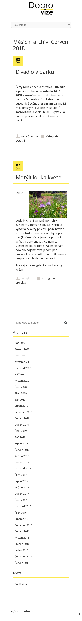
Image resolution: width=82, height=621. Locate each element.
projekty (21, 282)
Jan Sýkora (27, 278)
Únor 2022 (21, 355)
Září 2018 (20, 437)
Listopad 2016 (23, 506)
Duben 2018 (22, 462)
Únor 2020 (21, 387)
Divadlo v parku (35, 71)
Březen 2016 (22, 544)
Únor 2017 (21, 500)
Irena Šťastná (29, 136)
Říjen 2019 (21, 393)
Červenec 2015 (23, 556)
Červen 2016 (22, 531)
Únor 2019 (21, 431)
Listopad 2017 (23, 468)
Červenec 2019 (23, 412)
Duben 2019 (22, 424)
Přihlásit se (21, 584)
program (46, 103)
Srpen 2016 (21, 519)
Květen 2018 (22, 456)
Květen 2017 (22, 487)
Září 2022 (20, 343)
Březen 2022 (22, 349)
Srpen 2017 (21, 481)
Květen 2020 (22, 380)
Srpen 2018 (21, 443)
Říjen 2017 (21, 475)
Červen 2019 (22, 418)
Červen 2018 (22, 450)
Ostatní (20, 140)
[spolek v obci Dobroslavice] (41, 13)
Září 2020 (20, 374)
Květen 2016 (22, 537)
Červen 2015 (22, 563)
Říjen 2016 (21, 512)
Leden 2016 (21, 550)
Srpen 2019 (21, 405)
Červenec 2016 (23, 525)
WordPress (26, 611)
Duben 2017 (22, 493)
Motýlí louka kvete (38, 177)
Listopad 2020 (23, 368)
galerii (40, 265)
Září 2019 (20, 399)
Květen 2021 (22, 362)
